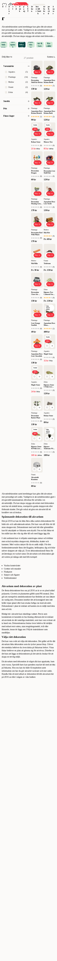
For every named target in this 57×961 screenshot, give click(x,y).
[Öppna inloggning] (10, 5)
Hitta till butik (39, 9)
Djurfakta (44, 9)
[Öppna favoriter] (4, 5)
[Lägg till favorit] (47, 346)
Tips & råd (49, 9)
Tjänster (54, 9)
